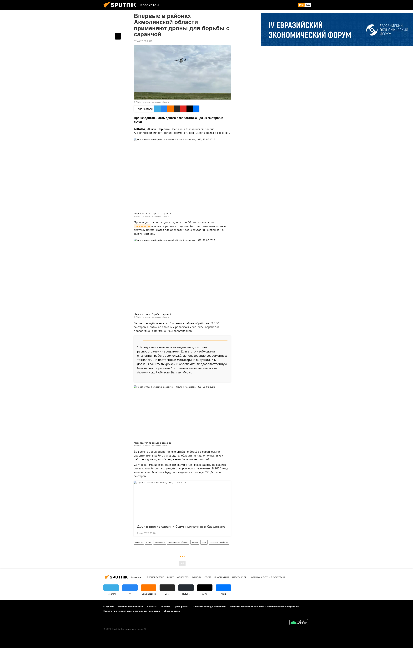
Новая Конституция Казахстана (267, 577)
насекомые (160, 542)
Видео (170, 577)
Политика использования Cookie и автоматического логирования (264, 606)
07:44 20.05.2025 (143, 41)
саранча (138, 542)
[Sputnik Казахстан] (121, 8)
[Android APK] (299, 622)
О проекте (108, 606)
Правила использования (130, 606)
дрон (148, 542)
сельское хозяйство (219, 542)
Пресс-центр (239, 577)
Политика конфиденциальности (209, 606)
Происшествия (155, 577)
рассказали (142, 226)
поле (204, 542)
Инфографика (221, 577)
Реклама (165, 606)
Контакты (152, 606)
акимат (195, 542)
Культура (196, 577)
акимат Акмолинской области (156, 102)
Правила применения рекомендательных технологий (131, 610)
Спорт (208, 577)
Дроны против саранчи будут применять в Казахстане (181, 526)
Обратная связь (172, 610)
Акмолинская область (178, 542)
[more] (225, 378)
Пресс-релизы (181, 606)
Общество (182, 577)
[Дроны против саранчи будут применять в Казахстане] (182, 501)
